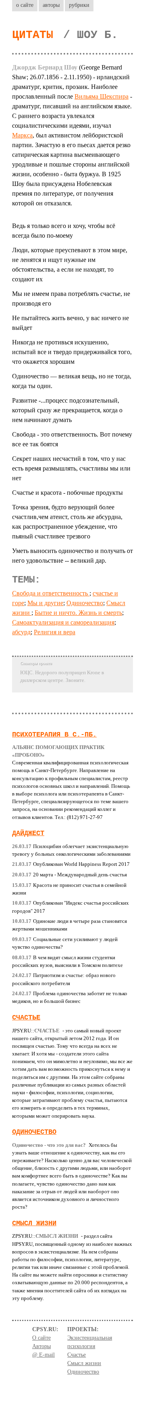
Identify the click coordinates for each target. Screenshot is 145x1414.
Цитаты (32, 35)
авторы (51, 5)
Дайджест (28, 833)
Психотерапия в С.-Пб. (54, 735)
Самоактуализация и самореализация (63, 622)
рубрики (79, 5)
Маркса (22, 135)
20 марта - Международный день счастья (69, 875)
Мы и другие (45, 602)
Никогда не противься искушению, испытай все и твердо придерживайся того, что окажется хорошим (72, 352)
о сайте (24, 5)
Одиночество (84, 602)
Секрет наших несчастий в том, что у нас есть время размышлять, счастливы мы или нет (71, 468)
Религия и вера (54, 632)
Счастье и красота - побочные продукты (67, 492)
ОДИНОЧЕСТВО (34, 1132)
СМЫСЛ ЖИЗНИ (34, 1223)
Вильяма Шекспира (101, 96)
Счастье (26, 1017)
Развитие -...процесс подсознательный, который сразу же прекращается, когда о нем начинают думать (67, 410)
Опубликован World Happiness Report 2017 (71, 864)
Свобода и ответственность (50, 593)
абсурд (21, 632)
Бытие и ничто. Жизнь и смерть (78, 612)
